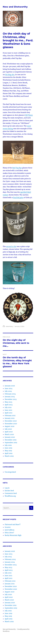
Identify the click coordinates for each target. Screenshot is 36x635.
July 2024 (8, 391)
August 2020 (9, 426)
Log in (7, 488)
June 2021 (8, 410)
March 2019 (9, 456)
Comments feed (11, 493)
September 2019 (11, 442)
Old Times (29, 115)
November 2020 (11, 424)
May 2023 (8, 402)
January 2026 (10, 386)
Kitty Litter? (9, 533)
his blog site (9, 74)
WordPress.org (10, 496)
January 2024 (10, 397)
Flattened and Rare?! (13, 524)
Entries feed (9, 491)
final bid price (18, 197)
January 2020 (10, 437)
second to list (11, 246)
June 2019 (8, 448)
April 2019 (8, 453)
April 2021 (8, 413)
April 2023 (8, 405)
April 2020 (9, 432)
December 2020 (11, 421)
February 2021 (10, 415)
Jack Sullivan (9, 530)
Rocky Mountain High (13, 535)
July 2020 (8, 429)
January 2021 (9, 418)
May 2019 (8, 451)
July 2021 (8, 407)
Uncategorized (10, 472)
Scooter (8, 527)
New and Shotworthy (15, 6)
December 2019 (10, 440)
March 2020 (9, 434)
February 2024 (10, 394)
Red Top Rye (17, 168)
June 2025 (8, 388)
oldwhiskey (9, 326)
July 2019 (8, 445)
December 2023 (11, 399)
